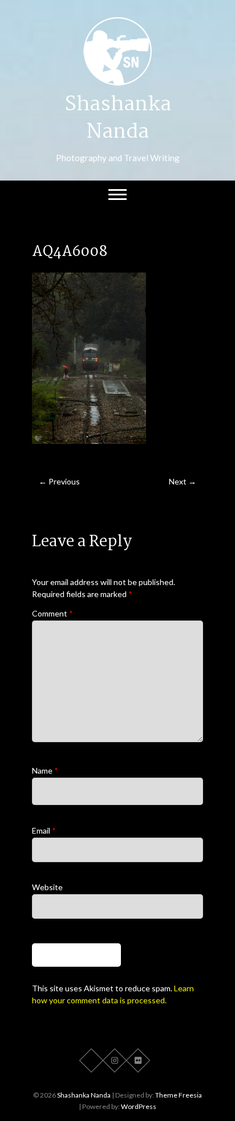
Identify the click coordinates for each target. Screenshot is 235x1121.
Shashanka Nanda (117, 118)
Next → (182, 481)
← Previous (59, 481)
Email (44, 830)
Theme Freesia (178, 1095)
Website (47, 887)
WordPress (138, 1106)
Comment (52, 613)
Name (45, 770)
